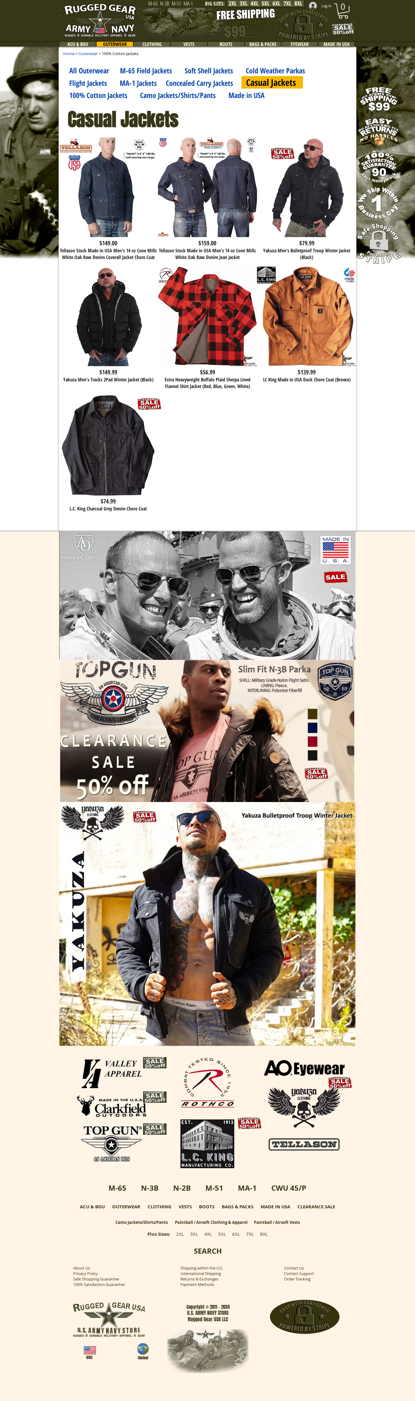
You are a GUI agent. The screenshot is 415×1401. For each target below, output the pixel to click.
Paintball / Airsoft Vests (277, 1222)
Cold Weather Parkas (275, 70)
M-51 (214, 1188)
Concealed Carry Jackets (199, 83)
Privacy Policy (85, 1273)
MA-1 (247, 1188)
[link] (343, 11)
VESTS (185, 1206)
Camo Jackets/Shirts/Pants (171, 95)
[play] (343, 654)
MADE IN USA (275, 1206)
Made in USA (246, 95)
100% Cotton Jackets (98, 95)
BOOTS (206, 1206)
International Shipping (200, 1273)
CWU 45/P (288, 1188)
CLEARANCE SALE (316, 1206)
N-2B (182, 1188)
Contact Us (294, 1268)
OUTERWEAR (126, 1206)
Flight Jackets (88, 83)
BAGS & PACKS (237, 1206)
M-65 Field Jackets (146, 70)
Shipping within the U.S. (201, 1268)
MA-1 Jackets (138, 83)
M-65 (117, 1188)
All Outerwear (89, 70)
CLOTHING (159, 1206)
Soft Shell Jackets (209, 70)
